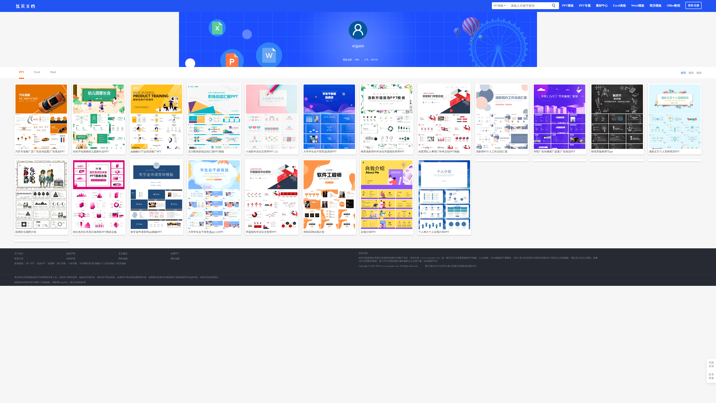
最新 (691, 72)
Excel (37, 72)
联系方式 (18, 258)
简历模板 (656, 5)
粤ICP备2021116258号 (435, 266)
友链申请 (70, 258)
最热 (699, 72)
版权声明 (70, 253)
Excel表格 (619, 5)
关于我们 (18, 253)
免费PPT (175, 253)
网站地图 (123, 258)
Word (53, 72)
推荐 (683, 72)
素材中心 (602, 5)
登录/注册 (693, 5)
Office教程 (673, 5)
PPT (21, 72)
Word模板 (637, 5)
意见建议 (123, 253)
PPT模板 (568, 5)
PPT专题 (585, 5)
